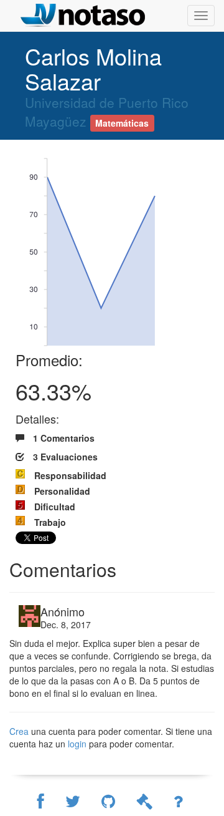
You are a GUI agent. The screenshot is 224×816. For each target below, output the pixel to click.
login (78, 743)
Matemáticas (122, 123)
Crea (19, 731)
